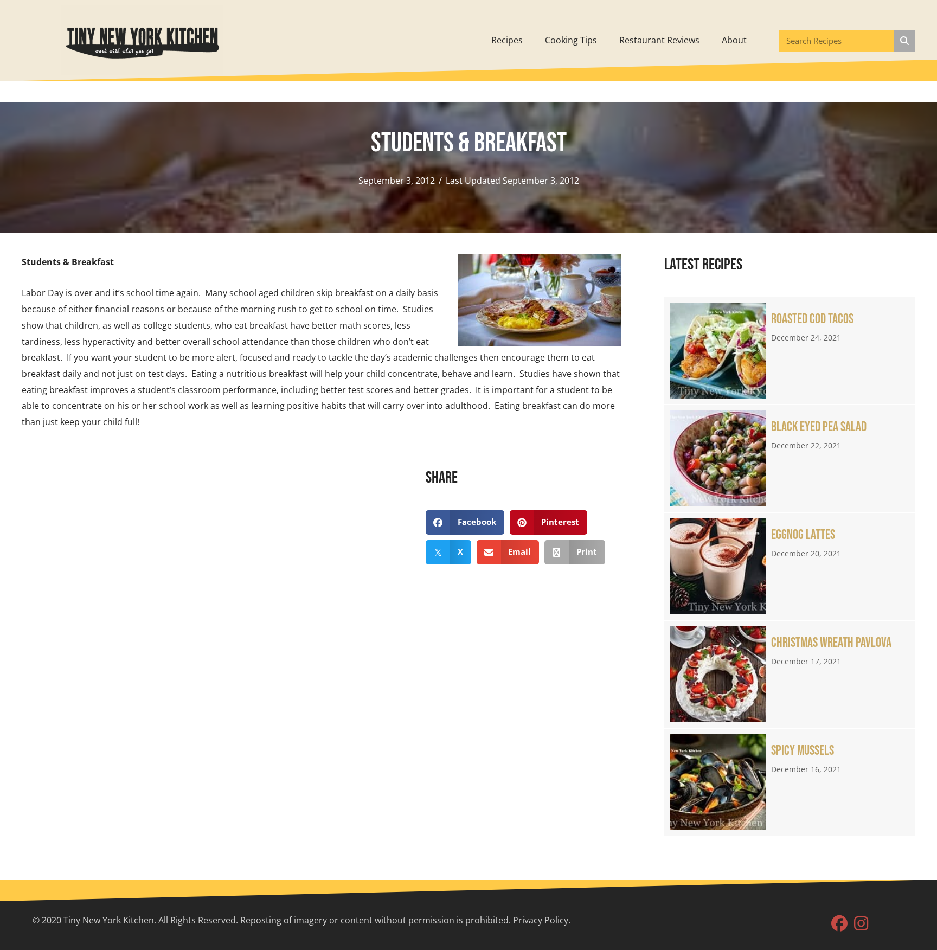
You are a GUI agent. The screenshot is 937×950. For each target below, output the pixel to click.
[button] (839, 923)
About (734, 40)
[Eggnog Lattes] (789, 566)
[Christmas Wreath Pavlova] (789, 674)
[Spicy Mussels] (789, 782)
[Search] (904, 41)
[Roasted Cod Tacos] (789, 350)
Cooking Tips (571, 40)
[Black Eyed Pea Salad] (789, 458)
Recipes (507, 40)
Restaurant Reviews (659, 40)
